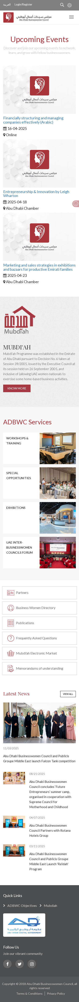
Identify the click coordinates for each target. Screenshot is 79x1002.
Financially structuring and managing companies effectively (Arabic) (33, 120)
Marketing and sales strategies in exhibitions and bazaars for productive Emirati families (39, 267)
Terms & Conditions (29, 993)
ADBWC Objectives (22, 905)
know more (16, 388)
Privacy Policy (56, 993)
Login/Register (23, 4)
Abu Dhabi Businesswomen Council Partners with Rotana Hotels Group (50, 830)
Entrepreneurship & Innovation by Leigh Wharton (36, 193)
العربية (7, 4)
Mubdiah (50, 905)
